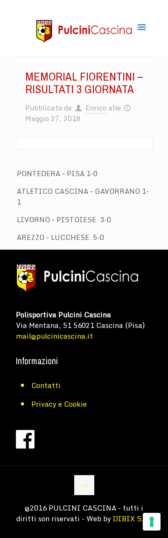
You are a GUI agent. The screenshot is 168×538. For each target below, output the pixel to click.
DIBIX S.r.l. (132, 518)
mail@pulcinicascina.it (54, 335)
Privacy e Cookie (59, 403)
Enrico (95, 107)
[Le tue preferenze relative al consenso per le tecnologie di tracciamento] (152, 522)
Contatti (46, 385)
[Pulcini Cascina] (84, 30)
